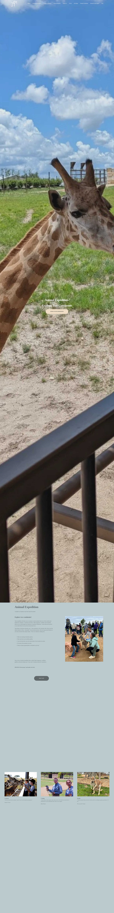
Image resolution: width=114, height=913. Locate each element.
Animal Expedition (47, 3)
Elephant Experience (37, 3)
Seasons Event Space (94, 3)
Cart (102, 3)
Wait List (41, 678)
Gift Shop (76, 3)
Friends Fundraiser (84, 3)
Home (29, 3)
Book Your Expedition (57, 311)
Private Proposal (57, 3)
